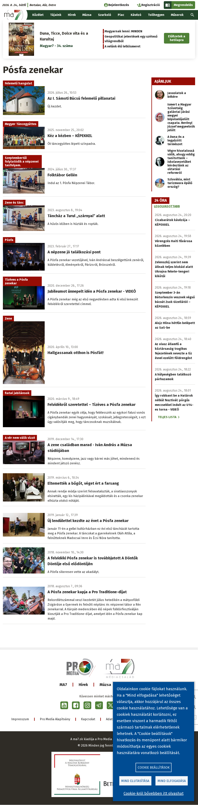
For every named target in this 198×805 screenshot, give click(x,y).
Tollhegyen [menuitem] (156, 15)
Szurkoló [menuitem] (104, 15)
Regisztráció (150, 5)
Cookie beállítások (154, 768)
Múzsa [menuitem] (86, 15)
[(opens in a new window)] (64, 705)
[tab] (160, 200)
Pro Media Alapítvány (55, 719)
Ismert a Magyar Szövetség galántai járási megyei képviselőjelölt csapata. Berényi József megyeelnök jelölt (181, 117)
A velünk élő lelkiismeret (122, 46)
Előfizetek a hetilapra (176, 38)
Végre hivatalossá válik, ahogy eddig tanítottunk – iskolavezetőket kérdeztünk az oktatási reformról (181, 162)
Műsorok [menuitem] (177, 15)
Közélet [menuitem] (38, 15)
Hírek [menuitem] (72, 15)
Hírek (83, 684)
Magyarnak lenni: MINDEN (123, 31)
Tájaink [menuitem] (55, 15)
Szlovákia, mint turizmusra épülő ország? (179, 183)
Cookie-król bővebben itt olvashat (153, 793)
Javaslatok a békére (176, 95)
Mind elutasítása (135, 781)
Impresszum (20, 719)
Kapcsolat (88, 719)
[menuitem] (192, 15)
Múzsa (105, 684)
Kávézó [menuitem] (136, 15)
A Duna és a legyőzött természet (175, 140)
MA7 (63, 684)
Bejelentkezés (118, 5)
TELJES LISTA (167, 417)
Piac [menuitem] (121, 15)
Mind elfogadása (172, 781)
